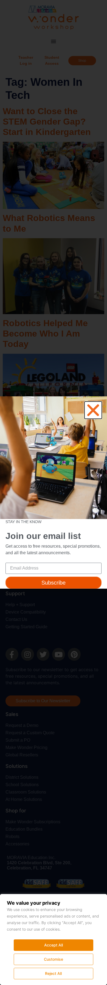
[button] (93, 410)
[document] (53, 492)
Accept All (53, 945)
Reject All (53, 973)
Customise (53, 959)
